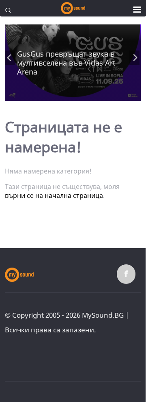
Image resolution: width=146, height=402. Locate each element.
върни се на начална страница (54, 195)
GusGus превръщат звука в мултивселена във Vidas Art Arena (66, 62)
